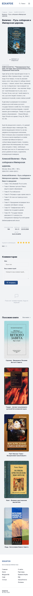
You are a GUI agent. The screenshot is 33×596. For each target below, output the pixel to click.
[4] (26, 242)
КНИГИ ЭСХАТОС (19, 12)
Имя (5, 261)
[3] (23, 242)
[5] (29, 242)
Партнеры (21, 572)
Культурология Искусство (21, 69)
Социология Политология (10, 70)
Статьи (4, 579)
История (9, 69)
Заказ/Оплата (22, 579)
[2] (21, 242)
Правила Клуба (23, 574)
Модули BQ (5, 574)
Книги (10, 12)
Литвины (21, 582)
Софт (3, 577)
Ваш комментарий (10, 268)
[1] (18, 242)
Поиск (23, 3)
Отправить (12, 282)
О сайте (20, 569)
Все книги (26, 317)
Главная (4, 12)
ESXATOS (6, 561)
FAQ (19, 577)
